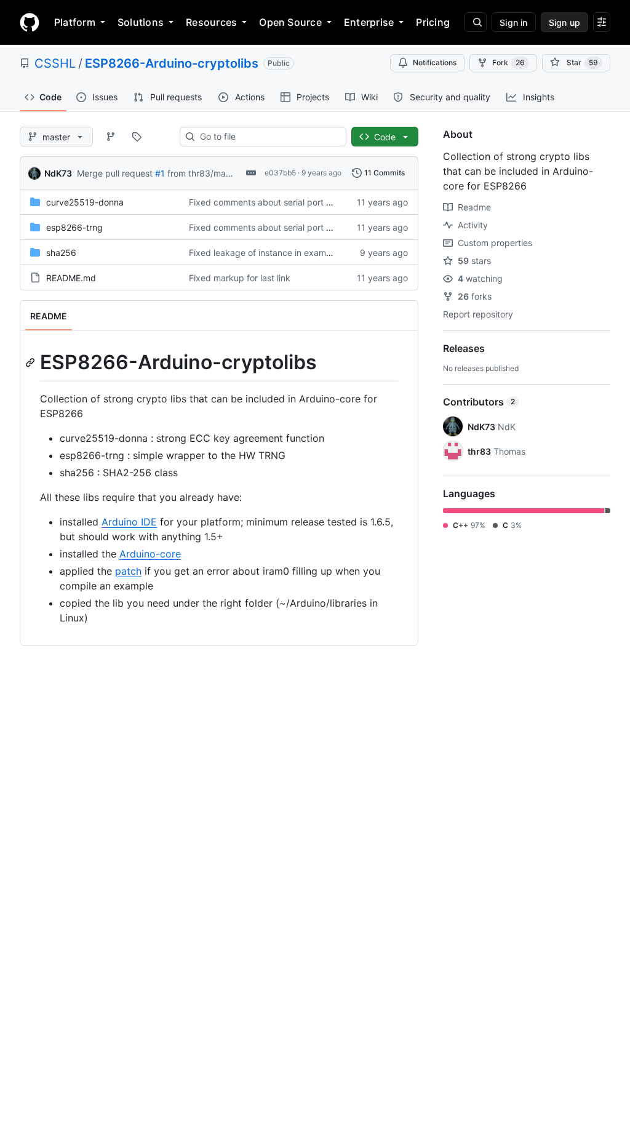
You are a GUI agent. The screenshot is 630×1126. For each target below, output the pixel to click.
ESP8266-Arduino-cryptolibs (171, 63)
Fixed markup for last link (239, 278)
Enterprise (369, 22)
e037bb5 (280, 172)
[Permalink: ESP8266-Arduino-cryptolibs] (31, 362)
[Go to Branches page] (111, 136)
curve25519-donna (85, 202)
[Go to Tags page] (137, 136)
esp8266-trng (74, 227)
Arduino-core (150, 554)
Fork (508, 62)
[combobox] (268, 136)
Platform (74, 22)
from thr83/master (204, 173)
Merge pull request (115, 173)
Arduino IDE (129, 522)
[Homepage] (29, 22)
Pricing (433, 22)
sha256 (61, 252)
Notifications (435, 62)
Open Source (290, 22)
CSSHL (55, 63)
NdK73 (58, 173)
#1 (160, 173)
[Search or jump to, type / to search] (476, 22)
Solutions (141, 22)
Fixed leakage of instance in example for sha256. (288, 252)
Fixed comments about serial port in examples (281, 202)
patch (128, 571)
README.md (71, 278)
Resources (211, 22)
